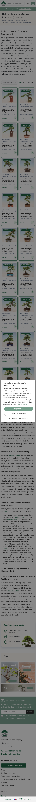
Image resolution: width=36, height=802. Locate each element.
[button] (18, 418)
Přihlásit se (8, 799)
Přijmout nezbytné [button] (19, 414)
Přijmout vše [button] (18, 409)
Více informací (22, 404)
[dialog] (18, 401)
